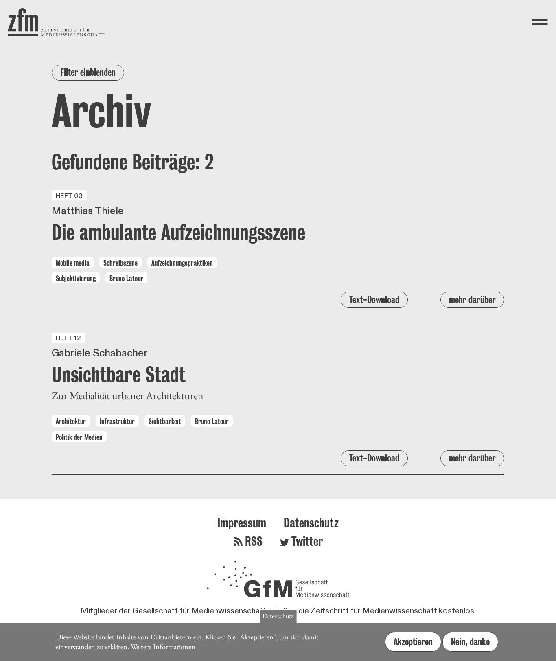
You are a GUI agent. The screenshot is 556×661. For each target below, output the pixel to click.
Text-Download (374, 299)
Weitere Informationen (163, 646)
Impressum (241, 523)
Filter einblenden (88, 72)
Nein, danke (470, 641)
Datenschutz (311, 523)
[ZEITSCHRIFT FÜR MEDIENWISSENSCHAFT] (56, 22)
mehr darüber (472, 299)
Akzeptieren (413, 641)
